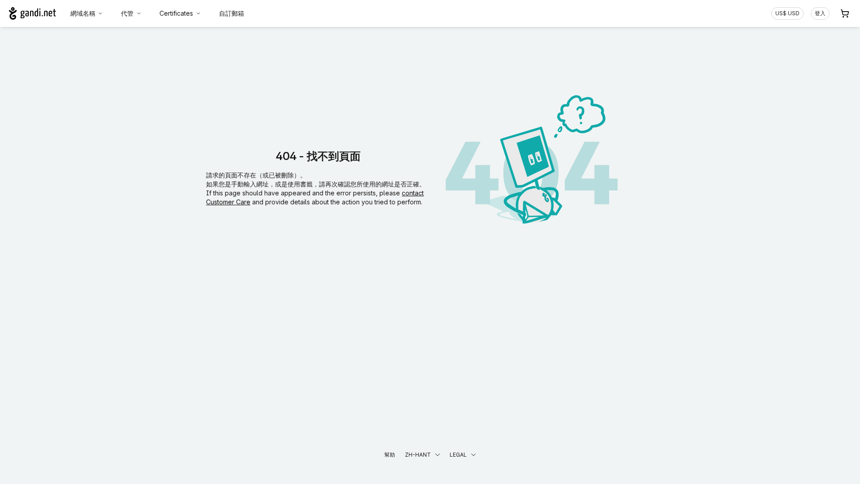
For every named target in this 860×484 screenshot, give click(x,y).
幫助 (389, 454)
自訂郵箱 (231, 13)
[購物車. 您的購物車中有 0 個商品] (845, 13)
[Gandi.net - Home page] (32, 13)
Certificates (176, 13)
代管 (127, 13)
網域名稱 (82, 13)
